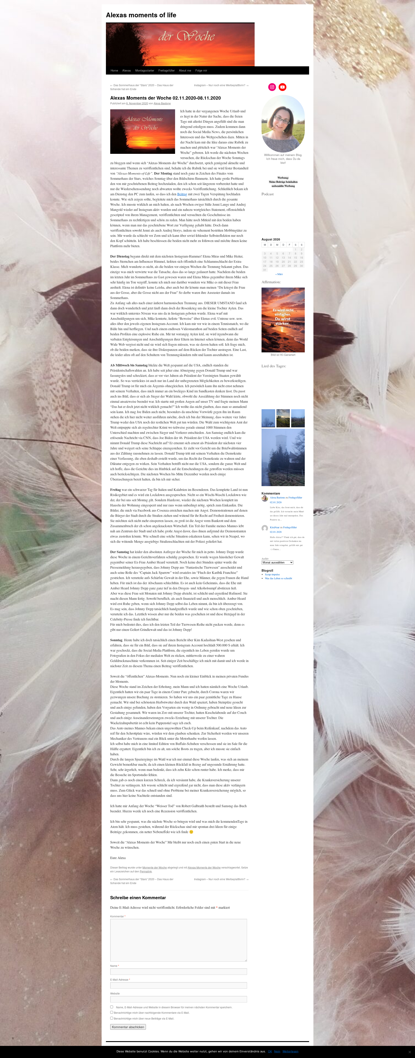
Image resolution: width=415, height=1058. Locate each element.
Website (115, 993)
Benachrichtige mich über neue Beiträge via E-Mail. (144, 1018)
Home (114, 70)
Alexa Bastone (162, 103)
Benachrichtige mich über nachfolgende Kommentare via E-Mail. (152, 1012)
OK (270, 1051)
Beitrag (182, 194)
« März (279, 274)
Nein (277, 1051)
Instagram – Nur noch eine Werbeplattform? (221, 85)
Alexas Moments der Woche (204, 867)
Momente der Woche (154, 867)
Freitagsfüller (166, 70)
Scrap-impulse (272, 574)
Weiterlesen (290, 1051)
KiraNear (274, 527)
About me (185, 70)
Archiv (265, 558)
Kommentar (118, 916)
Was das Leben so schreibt (278, 578)
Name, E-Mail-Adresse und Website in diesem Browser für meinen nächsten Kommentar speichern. (174, 1007)
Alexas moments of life (141, 14)
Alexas (126, 70)
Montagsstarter (144, 70)
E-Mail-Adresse (120, 979)
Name (114, 965)
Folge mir (201, 70)
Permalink (146, 871)
